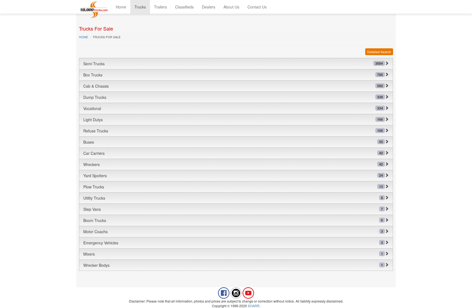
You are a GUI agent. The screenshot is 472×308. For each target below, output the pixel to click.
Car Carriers (233, 153)
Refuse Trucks (233, 131)
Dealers (208, 7)
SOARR (253, 305)
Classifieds (184, 7)
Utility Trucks (233, 198)
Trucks (140, 7)
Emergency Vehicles (233, 242)
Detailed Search (379, 51)
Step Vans (233, 209)
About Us (231, 7)
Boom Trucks (233, 220)
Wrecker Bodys (233, 265)
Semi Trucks (233, 63)
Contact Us (257, 7)
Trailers (160, 7)
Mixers (233, 254)
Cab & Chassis (233, 86)
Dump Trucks (233, 97)
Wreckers (233, 164)
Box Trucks (233, 75)
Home (121, 7)
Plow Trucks (233, 186)
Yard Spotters (233, 175)
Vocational (233, 108)
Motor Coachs (233, 231)
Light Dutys (233, 119)
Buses (233, 142)
